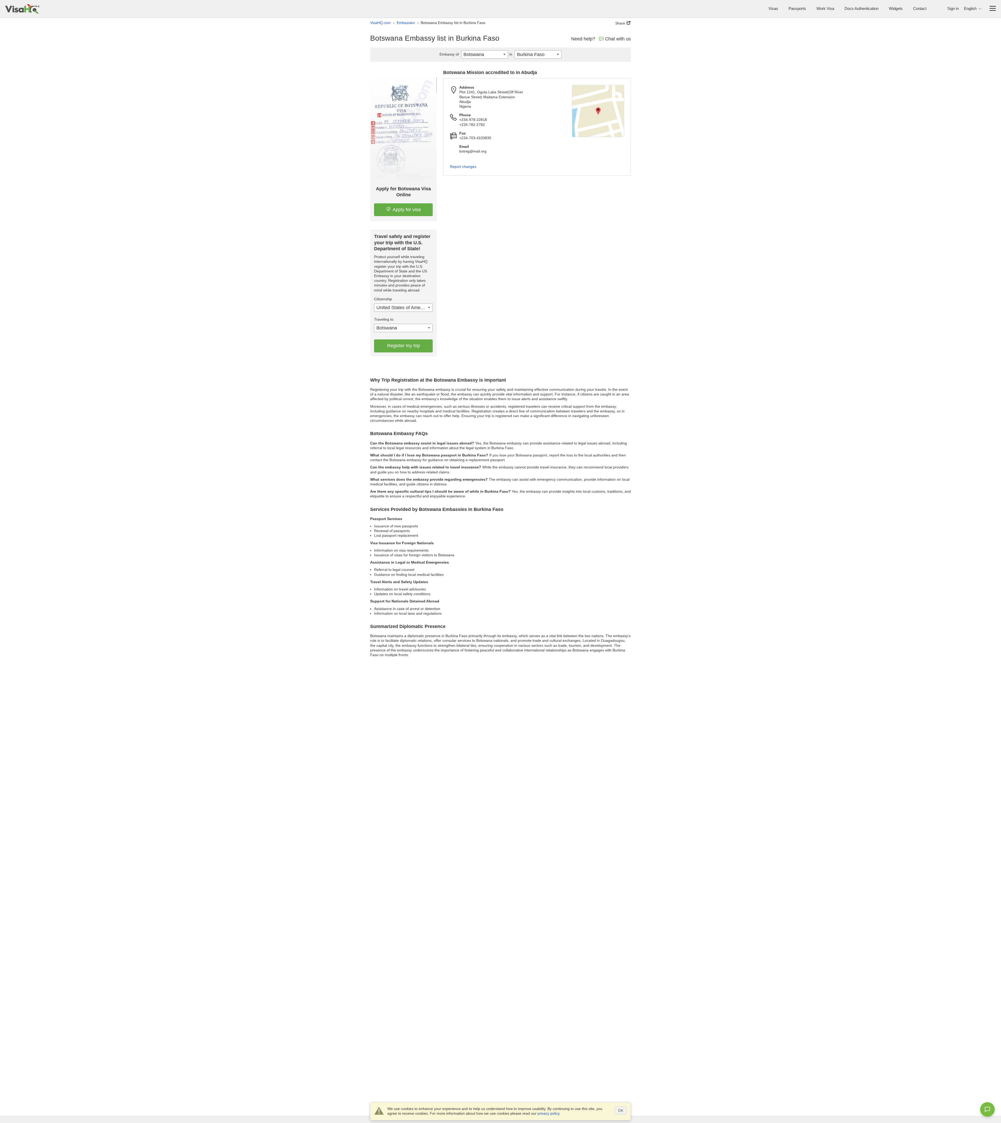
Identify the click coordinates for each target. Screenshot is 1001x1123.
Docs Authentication (861, 8)
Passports (797, 8)
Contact (919, 8)
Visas (773, 8)
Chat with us (618, 38)
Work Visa (825, 8)
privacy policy (548, 1113)
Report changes (463, 166)
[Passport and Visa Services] (22, 9)
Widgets (896, 8)
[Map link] (598, 111)
